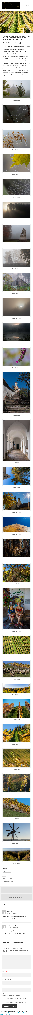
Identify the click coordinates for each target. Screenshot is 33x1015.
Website (4, 986)
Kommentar (6, 954)
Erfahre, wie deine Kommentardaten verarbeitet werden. (14, 1013)
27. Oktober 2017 (12, 927)
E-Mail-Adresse (7, 979)
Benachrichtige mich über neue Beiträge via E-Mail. (16, 1002)
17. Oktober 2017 (12, 913)
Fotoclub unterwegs (9, 881)
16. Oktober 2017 (7, 878)
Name (4, 971)
